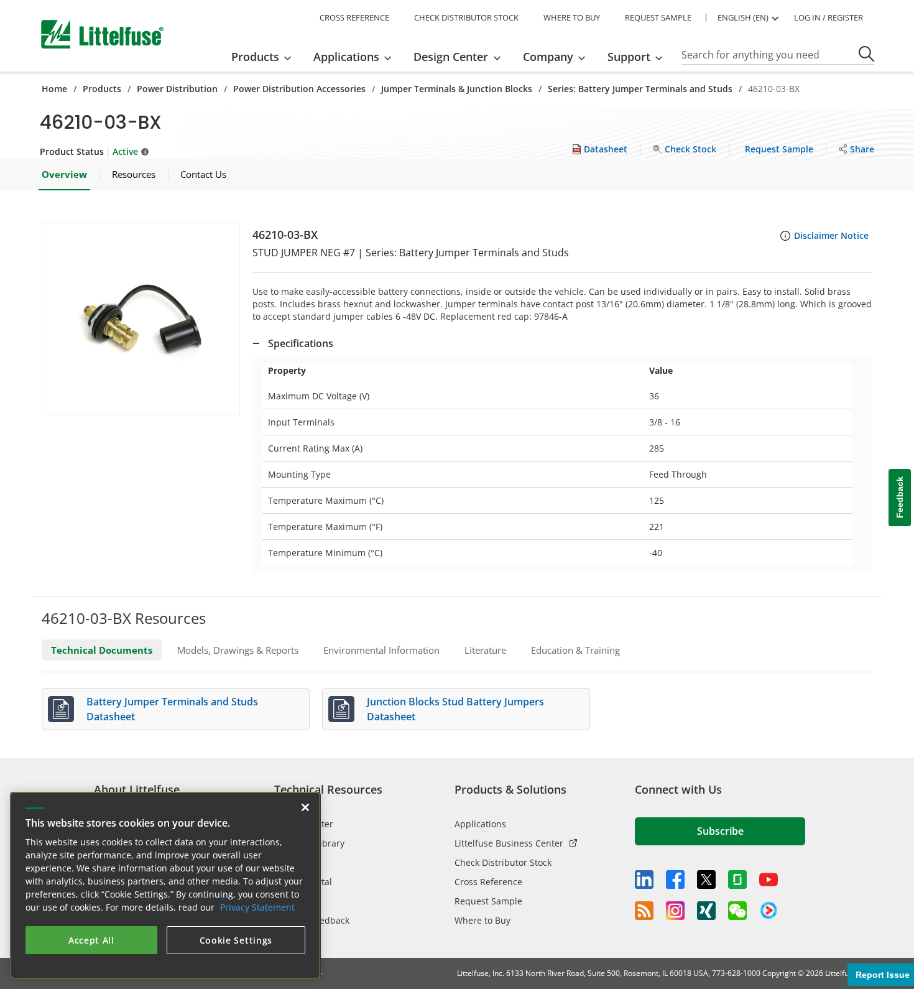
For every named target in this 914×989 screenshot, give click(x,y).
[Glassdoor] (737, 879)
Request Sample (488, 901)
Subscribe (720, 831)
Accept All (91, 940)
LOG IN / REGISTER (828, 17)
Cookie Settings (236, 940)
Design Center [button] (450, 56)
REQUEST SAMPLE (658, 17)
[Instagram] (675, 910)
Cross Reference (488, 882)
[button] (140, 319)
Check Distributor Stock (503, 862)
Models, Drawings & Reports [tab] (237, 650)
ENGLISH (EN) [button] (743, 17)
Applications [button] (346, 56)
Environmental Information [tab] (381, 650)
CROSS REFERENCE (354, 17)
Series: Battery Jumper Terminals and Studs (640, 89)
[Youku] (768, 910)
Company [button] (548, 56)
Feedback (900, 498)
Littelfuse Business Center (509, 843)
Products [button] (255, 56)
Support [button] (628, 56)
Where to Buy (482, 920)
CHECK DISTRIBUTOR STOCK (466, 17)
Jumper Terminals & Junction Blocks (456, 89)
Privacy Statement (257, 907)
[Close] (305, 807)
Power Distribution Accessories (299, 89)
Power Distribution (177, 89)
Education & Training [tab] (575, 650)
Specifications (300, 343)
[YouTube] (768, 879)
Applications (480, 824)
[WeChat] (737, 910)
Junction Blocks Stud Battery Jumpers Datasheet (455, 709)
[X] (706, 879)
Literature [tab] (485, 650)
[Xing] (706, 910)
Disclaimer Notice (831, 235)
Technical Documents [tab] (101, 650)
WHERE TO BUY (571, 17)
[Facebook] (675, 879)
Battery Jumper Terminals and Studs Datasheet (172, 709)
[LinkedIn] (644, 879)
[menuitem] (265, 57)
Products (102, 89)
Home (54, 89)
